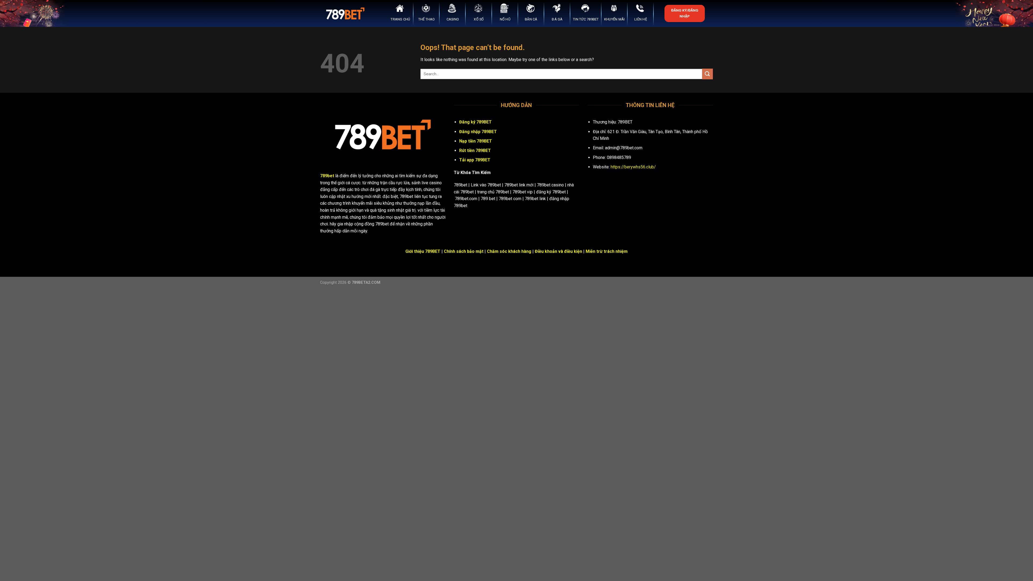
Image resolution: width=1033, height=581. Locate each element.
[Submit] (707, 74)
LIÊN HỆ (640, 19)
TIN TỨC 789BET (586, 19)
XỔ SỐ (479, 19)
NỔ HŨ (505, 19)
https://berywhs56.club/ (633, 166)
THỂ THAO (426, 19)
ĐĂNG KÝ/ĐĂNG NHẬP (684, 13)
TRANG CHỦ (400, 19)
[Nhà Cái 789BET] (347, 13)
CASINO (453, 19)
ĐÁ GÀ (557, 19)
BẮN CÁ (531, 19)
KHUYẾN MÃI (614, 19)
